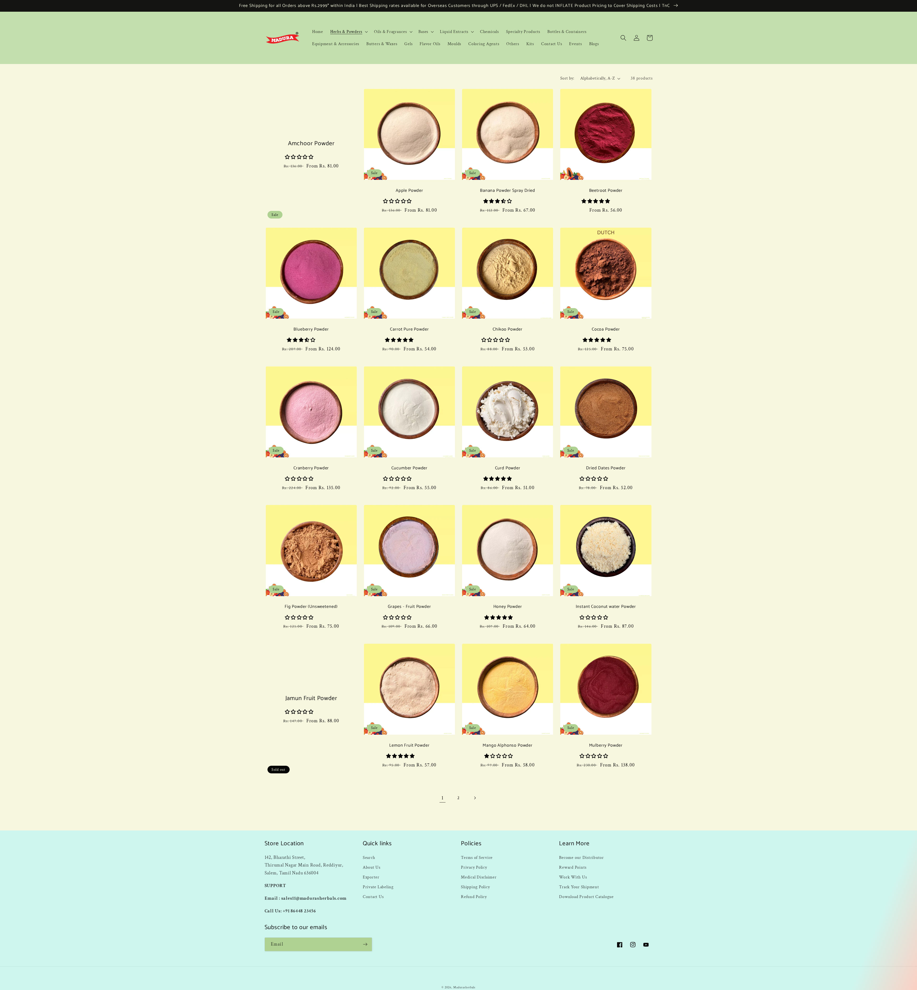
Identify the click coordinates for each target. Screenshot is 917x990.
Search (369, 857)
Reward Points (572, 867)
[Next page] (474, 797)
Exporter (371, 877)
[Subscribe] (365, 944)
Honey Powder (507, 607)
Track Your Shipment (579, 887)
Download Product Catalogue (586, 896)
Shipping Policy (475, 887)
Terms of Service (477, 857)
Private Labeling (378, 887)
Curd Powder (507, 468)
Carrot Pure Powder (409, 329)
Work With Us (573, 877)
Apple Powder (409, 190)
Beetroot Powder (606, 190)
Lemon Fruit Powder (409, 745)
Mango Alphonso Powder (508, 745)
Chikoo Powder (507, 329)
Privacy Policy (474, 867)
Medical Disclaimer (479, 877)
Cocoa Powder (606, 329)
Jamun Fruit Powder (311, 698)
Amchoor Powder (311, 144)
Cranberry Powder (311, 468)
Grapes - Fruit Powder (409, 607)
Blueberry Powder (311, 329)
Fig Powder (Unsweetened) (311, 607)
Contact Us (373, 896)
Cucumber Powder (409, 468)
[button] (348, 32)
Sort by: (567, 78)
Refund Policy (474, 896)
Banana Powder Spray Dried (507, 190)
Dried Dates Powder (605, 468)
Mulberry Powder (606, 745)
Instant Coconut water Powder (606, 607)
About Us (371, 867)
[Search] (623, 37)
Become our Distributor (581, 857)
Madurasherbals (464, 987)
